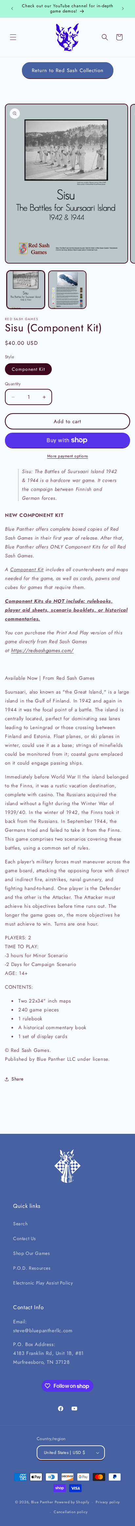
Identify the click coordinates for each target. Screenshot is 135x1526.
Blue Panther (42, 1502)
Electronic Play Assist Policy (43, 1283)
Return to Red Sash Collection (68, 70)
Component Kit (28, 369)
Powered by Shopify (72, 1502)
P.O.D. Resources (32, 1268)
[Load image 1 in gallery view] (26, 289)
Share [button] (17, 1079)
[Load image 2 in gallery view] (67, 289)
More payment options (67, 456)
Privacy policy (108, 1502)
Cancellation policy (70, 1511)
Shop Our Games (31, 1253)
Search (20, 1223)
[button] (13, 37)
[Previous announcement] (12, 8)
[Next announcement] (123, 8)
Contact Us (24, 1238)
